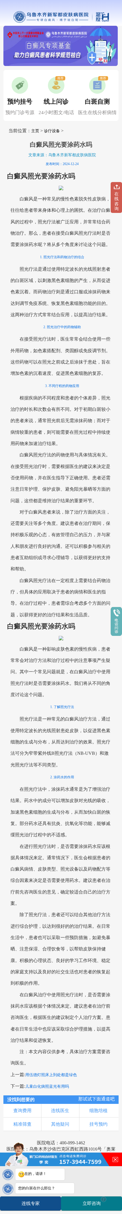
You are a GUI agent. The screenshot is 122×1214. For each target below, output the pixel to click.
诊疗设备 (52, 131)
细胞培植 (98, 1110)
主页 (35, 131)
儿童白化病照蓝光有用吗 (47, 1086)
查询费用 (22, 1110)
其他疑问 (60, 1124)
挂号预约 (98, 1124)
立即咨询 (94, 1201)
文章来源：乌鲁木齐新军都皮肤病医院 (62, 155)
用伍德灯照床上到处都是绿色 (51, 1075)
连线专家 (31, 1203)
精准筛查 (22, 1124)
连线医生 (60, 1110)
